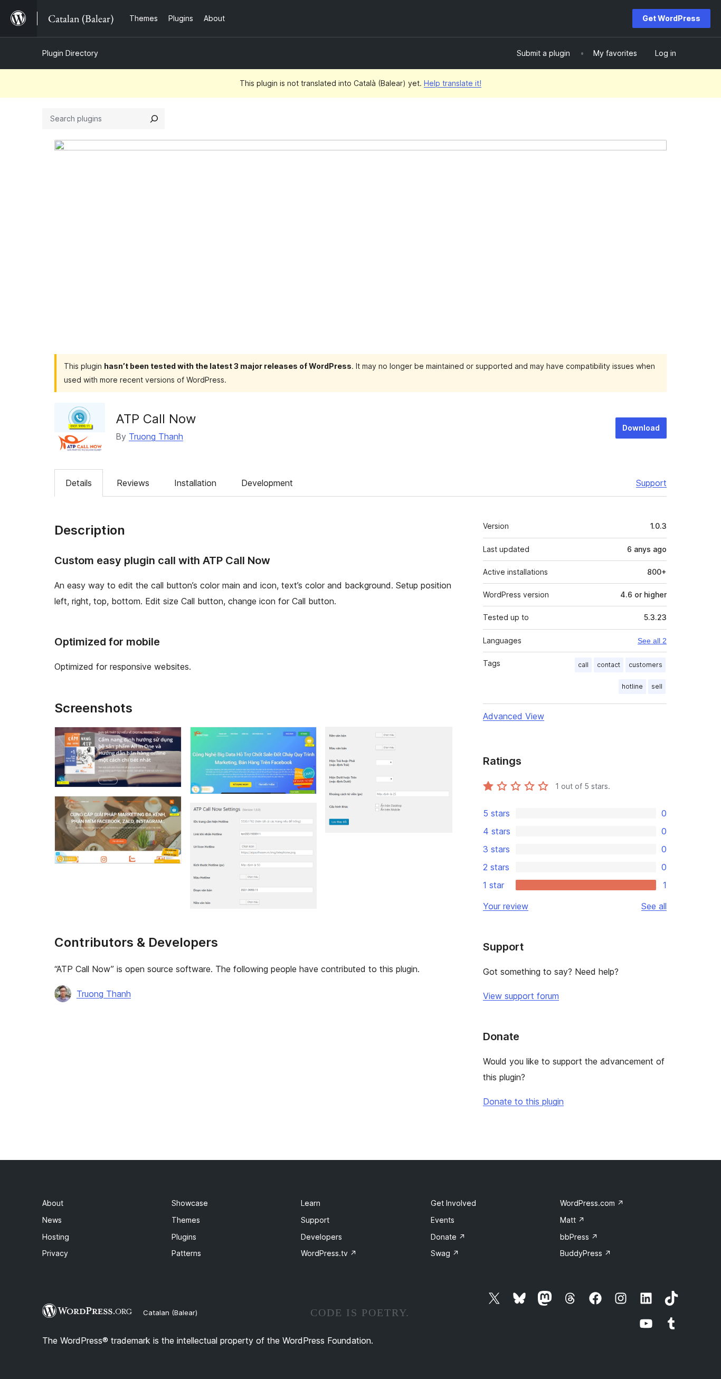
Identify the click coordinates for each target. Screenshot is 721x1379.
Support (651, 483)
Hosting (55, 1236)
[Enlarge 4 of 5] (302, 817)
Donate (448, 1236)
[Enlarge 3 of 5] (302, 741)
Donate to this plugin (523, 1101)
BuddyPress (585, 1253)
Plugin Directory (70, 53)
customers (645, 665)
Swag (445, 1253)
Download (641, 427)
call (583, 665)
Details (78, 483)
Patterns (186, 1253)
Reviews (133, 483)
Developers (321, 1236)
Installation (195, 483)
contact (608, 665)
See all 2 (652, 640)
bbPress (579, 1236)
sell (656, 686)
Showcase (190, 1203)
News (52, 1219)
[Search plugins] (154, 118)
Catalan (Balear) (170, 1312)
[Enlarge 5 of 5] (438, 741)
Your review (505, 906)
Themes (186, 1219)
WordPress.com (592, 1203)
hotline (632, 686)
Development (267, 483)
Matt (572, 1219)
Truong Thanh (156, 436)
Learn (310, 1203)
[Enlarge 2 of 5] (167, 810)
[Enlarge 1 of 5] (167, 741)
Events (442, 1219)
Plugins (184, 1236)
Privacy (55, 1253)
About (52, 1203)
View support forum (521, 996)
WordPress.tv (329, 1253)
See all (654, 906)
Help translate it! (452, 83)
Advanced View (513, 716)
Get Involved (453, 1203)
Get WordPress (671, 18)
